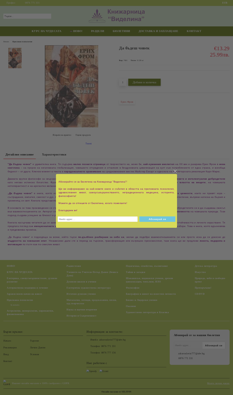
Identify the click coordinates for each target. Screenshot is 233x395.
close (175, 171)
